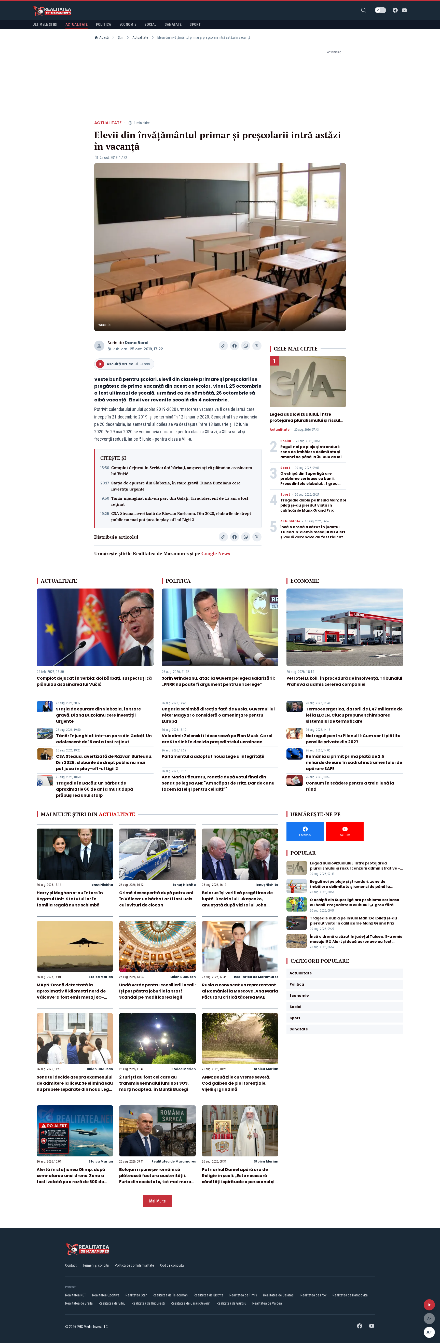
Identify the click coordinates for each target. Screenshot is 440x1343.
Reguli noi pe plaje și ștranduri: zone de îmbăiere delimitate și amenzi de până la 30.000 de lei (310, 451)
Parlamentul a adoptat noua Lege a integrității (213, 756)
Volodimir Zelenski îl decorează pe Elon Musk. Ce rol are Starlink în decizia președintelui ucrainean (217, 739)
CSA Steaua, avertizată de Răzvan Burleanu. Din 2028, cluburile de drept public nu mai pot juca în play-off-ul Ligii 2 (181, 516)
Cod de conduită (172, 1265)
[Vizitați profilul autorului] (99, 346)
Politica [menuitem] (103, 24)
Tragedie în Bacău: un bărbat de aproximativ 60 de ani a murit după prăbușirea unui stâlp (94, 789)
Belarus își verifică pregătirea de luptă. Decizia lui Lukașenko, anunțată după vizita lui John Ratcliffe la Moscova (237, 902)
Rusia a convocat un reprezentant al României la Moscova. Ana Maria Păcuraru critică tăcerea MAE (240, 991)
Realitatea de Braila (79, 1303)
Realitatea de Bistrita (208, 1295)
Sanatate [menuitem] (173, 24)
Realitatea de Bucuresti (148, 1303)
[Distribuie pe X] (257, 345)
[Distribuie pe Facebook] (234, 345)
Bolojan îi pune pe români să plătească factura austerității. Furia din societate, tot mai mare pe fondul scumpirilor (155, 1179)
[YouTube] (404, 10)
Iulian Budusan (183, 977)
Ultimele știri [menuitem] (45, 24)
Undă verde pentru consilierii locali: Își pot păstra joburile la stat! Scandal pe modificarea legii (157, 991)
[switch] (380, 10)
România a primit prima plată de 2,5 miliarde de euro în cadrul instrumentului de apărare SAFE (354, 762)
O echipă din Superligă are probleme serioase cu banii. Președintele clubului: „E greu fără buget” (309, 481)
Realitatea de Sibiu (112, 1303)
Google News (215, 553)
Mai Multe (157, 1201)
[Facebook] (395, 10)
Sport (285, 468)
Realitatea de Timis (243, 1295)
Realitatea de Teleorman (170, 1295)
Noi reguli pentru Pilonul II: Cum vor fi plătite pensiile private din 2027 (353, 739)
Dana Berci (136, 343)
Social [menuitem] (150, 24)
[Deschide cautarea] (364, 10)
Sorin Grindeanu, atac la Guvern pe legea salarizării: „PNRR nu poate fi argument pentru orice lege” (218, 681)
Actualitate (140, 37)
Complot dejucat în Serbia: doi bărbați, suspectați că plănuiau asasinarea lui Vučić (181, 471)
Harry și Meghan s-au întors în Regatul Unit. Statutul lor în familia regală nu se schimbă (70, 899)
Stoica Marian (101, 977)
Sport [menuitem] (195, 24)
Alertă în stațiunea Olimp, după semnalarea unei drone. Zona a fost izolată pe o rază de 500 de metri (71, 1179)
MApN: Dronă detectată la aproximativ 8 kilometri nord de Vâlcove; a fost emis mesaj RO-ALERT (71, 994)
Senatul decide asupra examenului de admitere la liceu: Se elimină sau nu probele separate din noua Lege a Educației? (75, 1086)
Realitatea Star (136, 1295)
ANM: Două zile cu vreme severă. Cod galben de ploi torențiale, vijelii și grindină (236, 1083)
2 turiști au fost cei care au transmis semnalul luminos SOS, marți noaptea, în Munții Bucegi (154, 1083)
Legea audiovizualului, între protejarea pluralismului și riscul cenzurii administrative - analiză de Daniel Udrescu (305, 423)
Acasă (104, 37)
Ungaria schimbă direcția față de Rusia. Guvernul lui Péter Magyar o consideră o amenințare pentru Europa (218, 715)
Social (285, 441)
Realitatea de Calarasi (278, 1295)
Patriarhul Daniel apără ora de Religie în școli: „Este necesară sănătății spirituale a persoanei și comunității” (238, 1179)
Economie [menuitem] (127, 24)
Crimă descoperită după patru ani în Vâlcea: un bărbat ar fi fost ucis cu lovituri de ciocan (156, 899)
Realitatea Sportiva (105, 1295)
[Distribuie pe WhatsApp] (245, 345)
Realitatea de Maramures (256, 977)
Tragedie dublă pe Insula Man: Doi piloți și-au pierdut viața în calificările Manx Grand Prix (313, 505)
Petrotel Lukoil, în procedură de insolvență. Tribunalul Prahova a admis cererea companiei (344, 681)
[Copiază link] (223, 345)
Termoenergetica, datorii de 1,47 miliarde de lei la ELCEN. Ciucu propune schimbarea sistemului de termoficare (354, 715)
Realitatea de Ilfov (313, 1295)
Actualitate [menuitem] (76, 24)
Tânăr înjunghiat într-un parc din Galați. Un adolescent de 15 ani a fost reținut (179, 501)
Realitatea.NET (75, 1295)
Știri (120, 37)
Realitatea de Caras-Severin (191, 1303)
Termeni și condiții (96, 1265)
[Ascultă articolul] (429, 1304)
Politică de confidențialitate (134, 1265)
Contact (71, 1265)
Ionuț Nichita (101, 885)
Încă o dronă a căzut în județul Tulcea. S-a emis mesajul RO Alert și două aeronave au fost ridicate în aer (313, 534)
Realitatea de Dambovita (350, 1295)
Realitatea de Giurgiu (231, 1303)
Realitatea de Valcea (267, 1303)
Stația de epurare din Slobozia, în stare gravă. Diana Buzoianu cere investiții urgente (176, 486)
